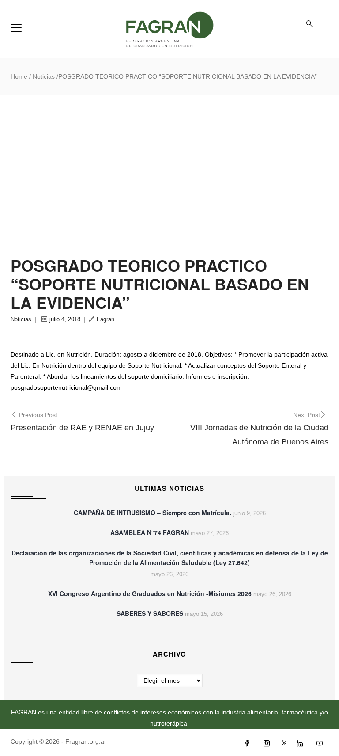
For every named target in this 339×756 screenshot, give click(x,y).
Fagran (105, 319)
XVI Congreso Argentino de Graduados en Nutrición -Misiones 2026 (150, 593)
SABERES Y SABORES (150, 613)
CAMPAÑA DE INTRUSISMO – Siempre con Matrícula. (152, 512)
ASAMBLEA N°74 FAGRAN (149, 532)
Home (19, 76)
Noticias (44, 76)
